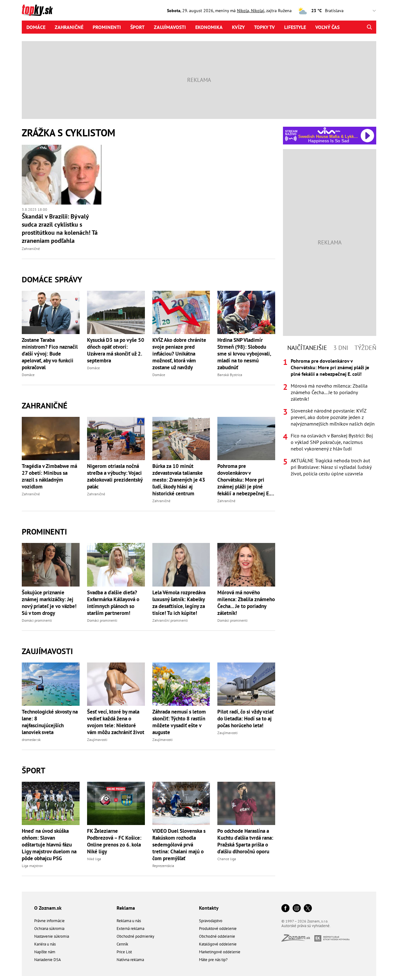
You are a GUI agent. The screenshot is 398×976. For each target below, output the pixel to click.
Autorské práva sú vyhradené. (306, 925)
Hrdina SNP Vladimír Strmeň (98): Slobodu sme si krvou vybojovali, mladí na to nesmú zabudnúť (244, 354)
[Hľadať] (369, 27)
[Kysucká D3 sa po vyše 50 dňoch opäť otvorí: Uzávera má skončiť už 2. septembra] (116, 312)
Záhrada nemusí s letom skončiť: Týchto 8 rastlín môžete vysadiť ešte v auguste (179, 722)
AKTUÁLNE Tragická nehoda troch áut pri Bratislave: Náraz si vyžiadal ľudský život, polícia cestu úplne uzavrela (331, 467)
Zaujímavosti (170, 27)
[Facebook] (285, 908)
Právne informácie (49, 920)
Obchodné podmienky (135, 936)
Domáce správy (52, 279)
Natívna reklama (130, 959)
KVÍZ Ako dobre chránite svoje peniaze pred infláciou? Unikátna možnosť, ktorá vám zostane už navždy (179, 354)
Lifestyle (295, 27)
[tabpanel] (329, 417)
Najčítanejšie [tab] (307, 348)
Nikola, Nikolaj (250, 10)
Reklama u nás (129, 920)
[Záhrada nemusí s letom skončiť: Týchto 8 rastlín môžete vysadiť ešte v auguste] (181, 684)
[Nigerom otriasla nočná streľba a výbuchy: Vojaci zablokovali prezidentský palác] (116, 438)
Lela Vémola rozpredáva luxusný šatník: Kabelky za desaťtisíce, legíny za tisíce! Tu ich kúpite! (179, 602)
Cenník (122, 944)
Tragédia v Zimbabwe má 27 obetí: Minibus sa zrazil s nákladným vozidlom (49, 476)
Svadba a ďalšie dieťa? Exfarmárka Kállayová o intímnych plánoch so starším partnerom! (113, 602)
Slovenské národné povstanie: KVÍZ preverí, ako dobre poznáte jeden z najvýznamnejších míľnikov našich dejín (333, 417)
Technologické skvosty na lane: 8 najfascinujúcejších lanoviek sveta (50, 722)
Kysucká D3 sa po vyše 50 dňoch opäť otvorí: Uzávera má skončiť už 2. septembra (115, 350)
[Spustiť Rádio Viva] (328, 130)
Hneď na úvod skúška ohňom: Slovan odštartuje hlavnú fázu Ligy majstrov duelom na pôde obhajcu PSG (49, 844)
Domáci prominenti (37, 620)
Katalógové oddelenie (218, 944)
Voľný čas (327, 27)
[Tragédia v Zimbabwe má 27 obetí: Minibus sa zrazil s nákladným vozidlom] (51, 438)
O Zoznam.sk (48, 908)
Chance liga (226, 858)
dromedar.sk (31, 739)
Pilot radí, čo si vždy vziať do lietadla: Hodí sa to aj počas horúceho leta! (245, 718)
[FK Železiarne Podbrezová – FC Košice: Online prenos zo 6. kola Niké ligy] (116, 803)
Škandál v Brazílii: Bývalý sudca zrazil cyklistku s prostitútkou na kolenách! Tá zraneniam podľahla (60, 228)
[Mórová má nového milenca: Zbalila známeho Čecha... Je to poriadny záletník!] (246, 564)
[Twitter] (308, 908)
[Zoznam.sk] (297, 939)
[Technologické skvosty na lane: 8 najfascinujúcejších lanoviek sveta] (51, 684)
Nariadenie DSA (47, 959)
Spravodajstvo (210, 920)
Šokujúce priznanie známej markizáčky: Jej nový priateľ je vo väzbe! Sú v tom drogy (49, 602)
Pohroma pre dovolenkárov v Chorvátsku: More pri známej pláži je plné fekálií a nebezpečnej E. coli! (243, 480)
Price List (124, 952)
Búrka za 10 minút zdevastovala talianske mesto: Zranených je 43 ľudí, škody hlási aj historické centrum (178, 480)
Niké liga (94, 858)
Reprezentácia (163, 865)
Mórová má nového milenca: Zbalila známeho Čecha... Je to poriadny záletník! (246, 602)
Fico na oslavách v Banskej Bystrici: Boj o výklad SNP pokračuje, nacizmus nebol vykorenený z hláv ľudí (332, 442)
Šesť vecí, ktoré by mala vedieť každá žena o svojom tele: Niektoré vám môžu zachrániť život (115, 722)
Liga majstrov (32, 865)
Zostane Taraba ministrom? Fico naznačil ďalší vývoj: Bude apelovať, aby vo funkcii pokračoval (50, 354)
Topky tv (264, 27)
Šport (137, 27)
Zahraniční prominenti (170, 620)
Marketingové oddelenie (219, 952)
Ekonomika (209, 27)
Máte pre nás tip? (213, 959)
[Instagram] (297, 908)
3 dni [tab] (340, 348)
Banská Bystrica (229, 374)
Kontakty (209, 908)
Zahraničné (69, 27)
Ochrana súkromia (49, 928)
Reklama (126, 908)
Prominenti (107, 27)
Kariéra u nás (45, 944)
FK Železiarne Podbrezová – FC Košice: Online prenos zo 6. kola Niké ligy (114, 841)
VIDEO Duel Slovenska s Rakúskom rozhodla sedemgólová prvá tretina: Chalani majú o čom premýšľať (179, 844)
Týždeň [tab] (365, 348)
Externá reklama (130, 928)
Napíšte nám (44, 952)
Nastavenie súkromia (51, 936)
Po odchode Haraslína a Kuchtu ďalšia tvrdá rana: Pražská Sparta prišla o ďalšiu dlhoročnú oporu (245, 841)
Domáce (35, 27)
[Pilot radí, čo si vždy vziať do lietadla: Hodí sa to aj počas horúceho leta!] (246, 684)
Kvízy (238, 27)
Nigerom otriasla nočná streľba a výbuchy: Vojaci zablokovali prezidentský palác (114, 476)
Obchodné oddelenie (217, 936)
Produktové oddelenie (218, 928)
